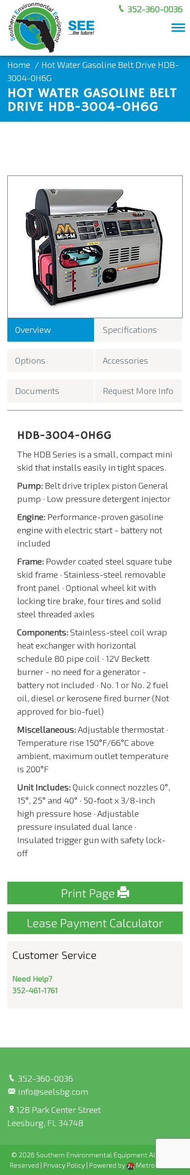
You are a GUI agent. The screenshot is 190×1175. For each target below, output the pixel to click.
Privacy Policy (64, 1165)
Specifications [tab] (130, 329)
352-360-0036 (154, 8)
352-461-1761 (35, 990)
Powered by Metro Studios (134, 1165)
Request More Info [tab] (138, 390)
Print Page (89, 893)
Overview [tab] (33, 329)
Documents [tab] (37, 390)
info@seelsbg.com (52, 1091)
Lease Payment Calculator (95, 922)
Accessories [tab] (125, 360)
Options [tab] (30, 360)
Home (18, 64)
